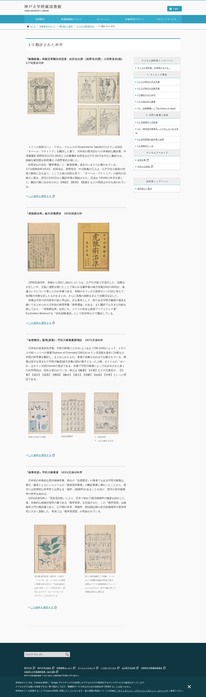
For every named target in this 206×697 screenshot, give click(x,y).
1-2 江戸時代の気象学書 (148, 88)
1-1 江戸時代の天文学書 (148, 82)
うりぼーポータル (108, 668)
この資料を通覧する (40, 196)
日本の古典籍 (143, 166)
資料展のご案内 (144, 188)
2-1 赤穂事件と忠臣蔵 (147, 122)
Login (175, 8)
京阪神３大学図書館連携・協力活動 (39, 672)
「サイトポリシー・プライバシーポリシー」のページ (141, 691)
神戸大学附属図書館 (42, 7)
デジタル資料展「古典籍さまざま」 (154, 68)
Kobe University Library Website (38, 11)
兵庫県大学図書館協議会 (151, 668)
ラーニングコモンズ (86, 668)
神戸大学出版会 (44, 668)
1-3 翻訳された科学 (146, 95)
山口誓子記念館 (128, 668)
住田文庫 (141, 160)
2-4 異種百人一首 (145, 146)
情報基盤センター (64, 668)
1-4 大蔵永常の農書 (146, 102)
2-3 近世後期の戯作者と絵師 (150, 139)
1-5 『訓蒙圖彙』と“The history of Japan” (156, 108)
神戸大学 (28, 668)
